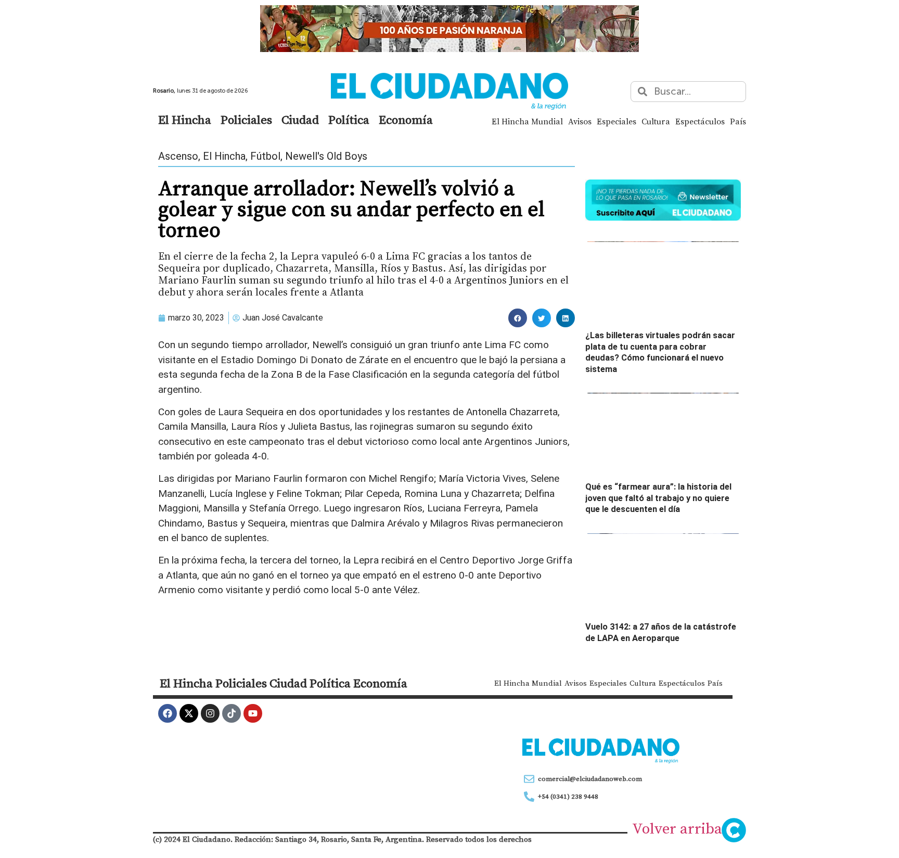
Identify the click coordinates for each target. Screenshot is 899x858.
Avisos (580, 121)
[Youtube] (252, 713)
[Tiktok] (231, 713)
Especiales (616, 121)
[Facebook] (167, 713)
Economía (406, 119)
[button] (517, 318)
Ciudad (300, 119)
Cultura (655, 121)
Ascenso (178, 156)
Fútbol (265, 156)
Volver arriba (677, 828)
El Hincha (184, 119)
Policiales (246, 119)
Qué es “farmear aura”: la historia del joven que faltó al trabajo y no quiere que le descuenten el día (658, 498)
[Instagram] (210, 713)
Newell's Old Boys (326, 156)
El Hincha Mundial (527, 121)
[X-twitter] (188, 713)
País (738, 121)
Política (348, 119)
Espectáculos (700, 121)
